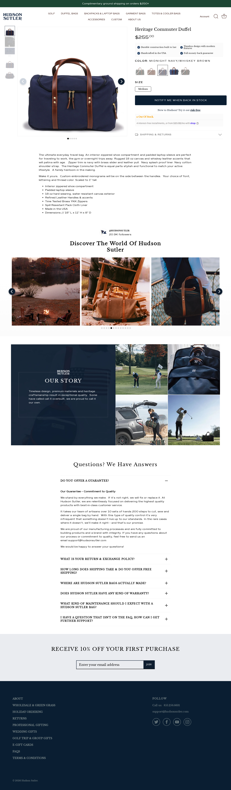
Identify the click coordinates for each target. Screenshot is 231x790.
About (18, 698)
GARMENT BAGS (136, 13)
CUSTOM (116, 19)
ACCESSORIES (96, 19)
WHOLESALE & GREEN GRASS (34, 705)
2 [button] (70, 138)
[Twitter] (156, 721)
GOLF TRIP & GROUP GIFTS (32, 738)
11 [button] (125, 328)
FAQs (16, 751)
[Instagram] (187, 721)
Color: (173, 60)
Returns (20, 718)
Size (139, 82)
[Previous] (23, 81)
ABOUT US (134, 19)
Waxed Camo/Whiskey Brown (185, 70)
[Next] (121, 81)
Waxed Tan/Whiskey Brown (151, 70)
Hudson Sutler (30, 780)
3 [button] (72, 138)
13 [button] (130, 328)
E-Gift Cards (23, 744)
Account (204, 16)
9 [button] (120, 328)
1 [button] (68, 138)
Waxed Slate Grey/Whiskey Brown (174, 70)
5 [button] (76, 138)
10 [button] (123, 328)
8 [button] (118, 328)
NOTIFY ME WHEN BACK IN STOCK (181, 100)
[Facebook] (167, 721)
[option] (10, 31)
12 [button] (128, 328)
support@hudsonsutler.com (87, 540)
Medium (143, 88)
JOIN (149, 664)
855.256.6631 (172, 705)
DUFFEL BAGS (69, 13)
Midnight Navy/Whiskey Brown (163, 70)
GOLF (51, 13)
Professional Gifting (30, 725)
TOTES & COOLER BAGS (166, 13)
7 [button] (116, 328)
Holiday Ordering (28, 711)
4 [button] (74, 138)
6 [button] (113, 328)
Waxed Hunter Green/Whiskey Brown (140, 70)
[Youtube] (177, 721)
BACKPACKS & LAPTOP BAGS (102, 13)
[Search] (215, 16)
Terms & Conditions (29, 758)
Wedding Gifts (25, 731)
